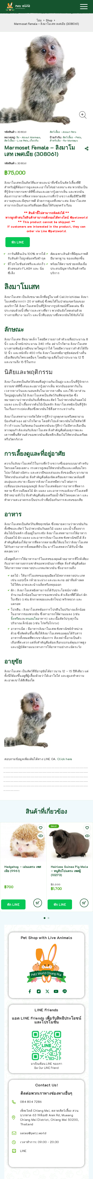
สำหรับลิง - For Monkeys (64, 140)
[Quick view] (40, 835)
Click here (64, 759)
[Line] (64, 991)
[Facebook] (30, 991)
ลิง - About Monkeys (28, 137)
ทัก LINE (17, 242)
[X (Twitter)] (47, 991)
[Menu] (83, 6)
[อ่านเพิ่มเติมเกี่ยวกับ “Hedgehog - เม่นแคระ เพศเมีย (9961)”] (37, 903)
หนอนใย (31, 618)
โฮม (39, 20)
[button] (44, 918)
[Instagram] (38, 991)
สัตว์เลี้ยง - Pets (72, 137)
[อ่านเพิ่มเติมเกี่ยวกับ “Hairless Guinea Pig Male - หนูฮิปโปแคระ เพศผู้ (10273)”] (84, 903)
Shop (49, 20)
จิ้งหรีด (15, 618)
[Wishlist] (40, 827)
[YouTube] (56, 991)
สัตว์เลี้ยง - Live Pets (16, 140)
